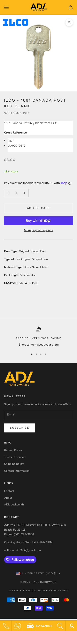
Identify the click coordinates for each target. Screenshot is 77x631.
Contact (9, 491)
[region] (38, 337)
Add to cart (38, 208)
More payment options (38, 230)
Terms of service (14, 457)
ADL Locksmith (14, 504)
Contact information (17, 471)
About (8, 498)
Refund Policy (13, 450)
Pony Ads (60, 590)
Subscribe (19, 428)
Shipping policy (14, 464)
